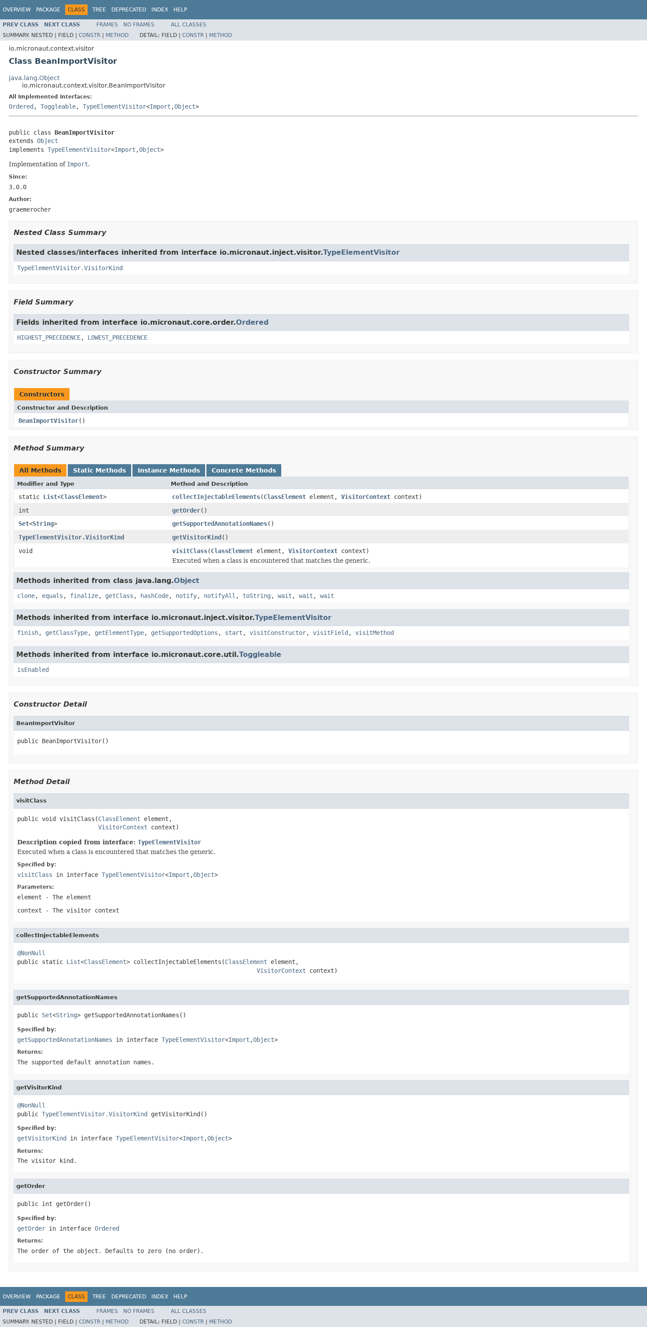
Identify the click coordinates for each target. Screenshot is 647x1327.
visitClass (189, 550)
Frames (107, 25)
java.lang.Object (34, 77)
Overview (17, 10)
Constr (89, 35)
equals (52, 595)
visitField (330, 632)
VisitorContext (365, 496)
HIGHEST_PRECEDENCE (49, 337)
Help (180, 10)
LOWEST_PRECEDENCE (117, 337)
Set (23, 523)
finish (27, 632)
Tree (99, 10)
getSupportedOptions (184, 632)
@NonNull (31, 953)
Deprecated (128, 10)
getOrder (186, 510)
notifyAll (219, 595)
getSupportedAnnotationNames (219, 523)
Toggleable (58, 106)
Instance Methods (169, 470)
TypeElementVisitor (114, 106)
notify (186, 595)
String (43, 523)
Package (48, 10)
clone (26, 595)
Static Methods (99, 470)
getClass (119, 595)
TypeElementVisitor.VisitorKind (70, 267)
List (50, 496)
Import (160, 106)
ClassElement (82, 496)
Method (117, 35)
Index (159, 10)
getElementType (119, 632)
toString (257, 595)
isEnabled (33, 669)
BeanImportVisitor (48, 420)
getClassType (66, 632)
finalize (84, 595)
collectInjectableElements (216, 496)
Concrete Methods (244, 470)
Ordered (21, 106)
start (234, 632)
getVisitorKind (196, 537)
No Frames (138, 25)
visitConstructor (278, 632)
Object (184, 106)
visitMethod (374, 632)
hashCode (154, 595)
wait (285, 595)
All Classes (188, 25)
